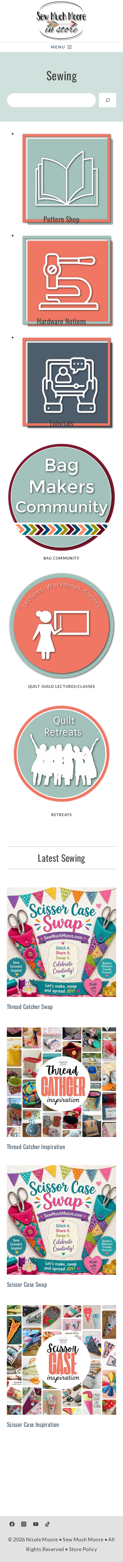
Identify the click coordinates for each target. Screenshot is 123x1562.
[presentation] (61, 942)
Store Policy (83, 1549)
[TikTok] (47, 1524)
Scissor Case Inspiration (33, 1424)
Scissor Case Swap (27, 1284)
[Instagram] (24, 1524)
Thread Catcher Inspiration (36, 1146)
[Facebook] (12, 1524)
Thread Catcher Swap (30, 1006)
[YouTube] (36, 1524)
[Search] (107, 100)
